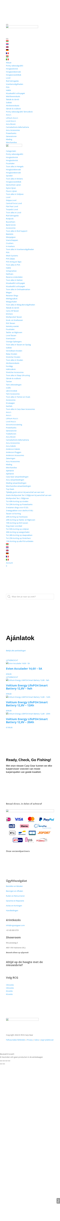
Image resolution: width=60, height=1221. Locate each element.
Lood (8, 78)
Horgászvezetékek (13, 75)
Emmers (9, 314)
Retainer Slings (12, 295)
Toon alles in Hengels (14, 166)
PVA (7, 87)
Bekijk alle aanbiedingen (16, 650)
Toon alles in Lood (13, 212)
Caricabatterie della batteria (17, 127)
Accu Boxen (11, 124)
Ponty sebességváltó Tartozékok (19, 111)
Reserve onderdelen (14, 277)
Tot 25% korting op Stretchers (18, 538)
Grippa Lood (11, 200)
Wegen (9, 292)
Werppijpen (11, 237)
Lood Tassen (11, 335)
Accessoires (10, 228)
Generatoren (11, 136)
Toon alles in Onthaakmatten (18, 289)
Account (9, 563)
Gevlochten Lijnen (13, 185)
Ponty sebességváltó (14, 65)
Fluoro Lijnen (11, 191)
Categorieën (11, 151)
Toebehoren (11, 433)
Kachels (9, 406)
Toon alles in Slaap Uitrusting (18, 375)
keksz (37, 1040)
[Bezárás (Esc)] (9, 1060)
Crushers (9, 243)
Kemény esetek (12, 326)
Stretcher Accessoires (15, 372)
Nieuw (8, 62)
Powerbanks (11, 133)
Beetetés (9, 234)
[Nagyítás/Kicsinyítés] (1, 1060)
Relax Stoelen (11, 354)
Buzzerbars (10, 222)
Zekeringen (10, 458)
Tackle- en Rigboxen (14, 332)
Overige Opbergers (14, 341)
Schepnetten (11, 271)
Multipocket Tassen (14, 317)
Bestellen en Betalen (14, 886)
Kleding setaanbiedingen (16, 483)
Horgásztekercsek (13, 72)
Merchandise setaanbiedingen (18, 486)
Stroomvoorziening (14, 424)
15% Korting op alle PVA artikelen (19, 541)
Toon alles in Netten (14, 280)
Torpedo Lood (12, 209)
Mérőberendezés (13, 96)
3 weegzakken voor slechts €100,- (19, 510)
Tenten (9, 381)
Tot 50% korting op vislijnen (17, 529)
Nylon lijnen (11, 188)
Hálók (8, 90)
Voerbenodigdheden (14, 84)
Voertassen (10, 338)
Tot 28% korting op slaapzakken (19, 535)
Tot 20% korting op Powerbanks (19, 504)
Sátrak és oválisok (13, 108)
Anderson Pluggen (13, 452)
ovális (8, 387)
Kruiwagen (10, 403)
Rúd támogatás (12, 81)
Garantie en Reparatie (15, 900)
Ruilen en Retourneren (15, 896)
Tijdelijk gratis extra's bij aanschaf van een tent (25, 492)
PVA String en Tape (13, 261)
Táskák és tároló (12, 99)
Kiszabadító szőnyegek (15, 93)
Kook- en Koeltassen (14, 320)
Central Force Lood (14, 203)
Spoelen (9, 175)
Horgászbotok (12, 68)
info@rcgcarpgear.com (15, 925)
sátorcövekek (11, 391)
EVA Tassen (10, 323)
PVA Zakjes (10, 258)
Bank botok (11, 225)
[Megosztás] (6, 1060)
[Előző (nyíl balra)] (1, 1063)
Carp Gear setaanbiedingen (17, 476)
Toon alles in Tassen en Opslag (18, 344)
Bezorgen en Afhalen (14, 891)
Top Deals (10, 489)
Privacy (30, 1040)
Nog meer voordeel (14, 526)
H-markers (10, 246)
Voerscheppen (12, 240)
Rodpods (10, 218)
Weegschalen (11, 301)
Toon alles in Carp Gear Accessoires (20, 409)
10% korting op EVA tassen (17, 523)
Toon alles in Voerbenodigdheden (20, 249)
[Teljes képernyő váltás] (4, 1060)
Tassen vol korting (13, 513)
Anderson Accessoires (15, 455)
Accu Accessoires (13, 130)
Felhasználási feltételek (15, 1040)
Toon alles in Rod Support (16, 231)
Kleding (9, 139)
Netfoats (9, 274)
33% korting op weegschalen (18, 532)
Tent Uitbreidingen (13, 384)
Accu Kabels (11, 446)
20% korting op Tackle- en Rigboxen (20, 520)
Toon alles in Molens (14, 178)
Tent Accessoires (13, 394)
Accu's (8, 114)
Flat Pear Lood (12, 206)
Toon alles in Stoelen (14, 360)
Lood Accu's (11, 121)
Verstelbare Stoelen (14, 350)
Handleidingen (12, 910)
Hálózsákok (11, 369)
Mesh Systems (12, 255)
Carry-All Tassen (12, 311)
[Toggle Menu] (7, 24)
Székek (9, 102)
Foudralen (10, 163)
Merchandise (11, 142)
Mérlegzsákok (11, 298)
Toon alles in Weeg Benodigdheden (20, 304)
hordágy (9, 366)
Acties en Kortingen (14, 905)
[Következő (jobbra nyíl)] (4, 1063)
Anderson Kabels (13, 449)
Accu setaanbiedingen (15, 480)
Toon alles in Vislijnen (15, 194)
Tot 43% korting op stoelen (17, 501)
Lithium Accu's (12, 118)
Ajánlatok (10, 470)
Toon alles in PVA (13, 265)
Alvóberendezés (12, 105)
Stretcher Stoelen (13, 357)
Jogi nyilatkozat (47, 1040)
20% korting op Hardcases (17, 517)
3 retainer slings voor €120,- (17, 507)
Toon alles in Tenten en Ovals (18, 397)
